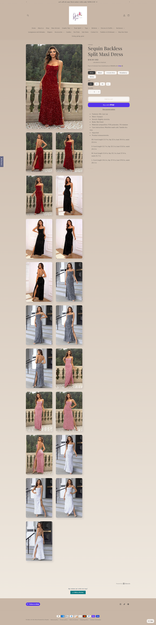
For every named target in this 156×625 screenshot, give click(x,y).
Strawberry (123, 72)
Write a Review (80, 593)
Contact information (95, 619)
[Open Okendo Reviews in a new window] (123, 583)
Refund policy (54, 619)
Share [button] (91, 168)
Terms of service (73, 619)
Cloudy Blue (112, 73)
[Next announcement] (130, 2)
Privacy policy (64, 619)
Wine (91, 72)
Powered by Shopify (43, 619)
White (92, 77)
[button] (28, 15)
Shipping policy (84, 619)
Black (100, 72)
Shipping (90, 62)
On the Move (34, 619)
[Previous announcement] (26, 2)
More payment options (109, 109)
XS (91, 84)
